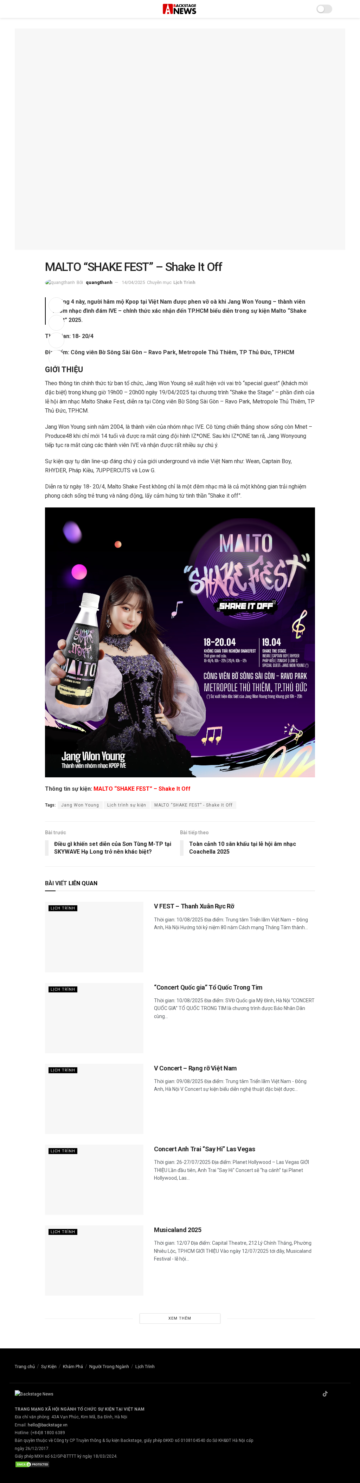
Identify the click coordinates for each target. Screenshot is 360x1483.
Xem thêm (179, 1318)
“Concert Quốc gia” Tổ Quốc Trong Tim (208, 987)
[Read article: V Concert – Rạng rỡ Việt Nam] (94, 1099)
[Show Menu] (18, 9)
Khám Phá (73, 1366)
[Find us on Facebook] (316, 1394)
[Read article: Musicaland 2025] (94, 1260)
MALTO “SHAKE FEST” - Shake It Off (193, 805)
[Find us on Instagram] (334, 1394)
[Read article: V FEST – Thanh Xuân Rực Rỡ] (94, 937)
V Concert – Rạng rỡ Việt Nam (195, 1068)
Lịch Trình (184, 282)
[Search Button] (342, 9)
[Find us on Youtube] (343, 1394)
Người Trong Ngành (109, 1366)
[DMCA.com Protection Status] (32, 1464)
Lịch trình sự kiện (126, 805)
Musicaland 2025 (177, 1229)
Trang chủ (25, 1366)
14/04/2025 (133, 282)
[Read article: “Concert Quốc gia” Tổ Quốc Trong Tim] (94, 1018)
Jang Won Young (80, 805)
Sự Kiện (49, 1366)
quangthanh (99, 282)
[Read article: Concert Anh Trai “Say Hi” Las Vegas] (94, 1180)
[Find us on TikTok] (325, 1394)
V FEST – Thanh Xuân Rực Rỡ (194, 906)
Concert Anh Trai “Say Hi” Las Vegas (204, 1149)
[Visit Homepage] (180, 9)
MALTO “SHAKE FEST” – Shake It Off (142, 788)
